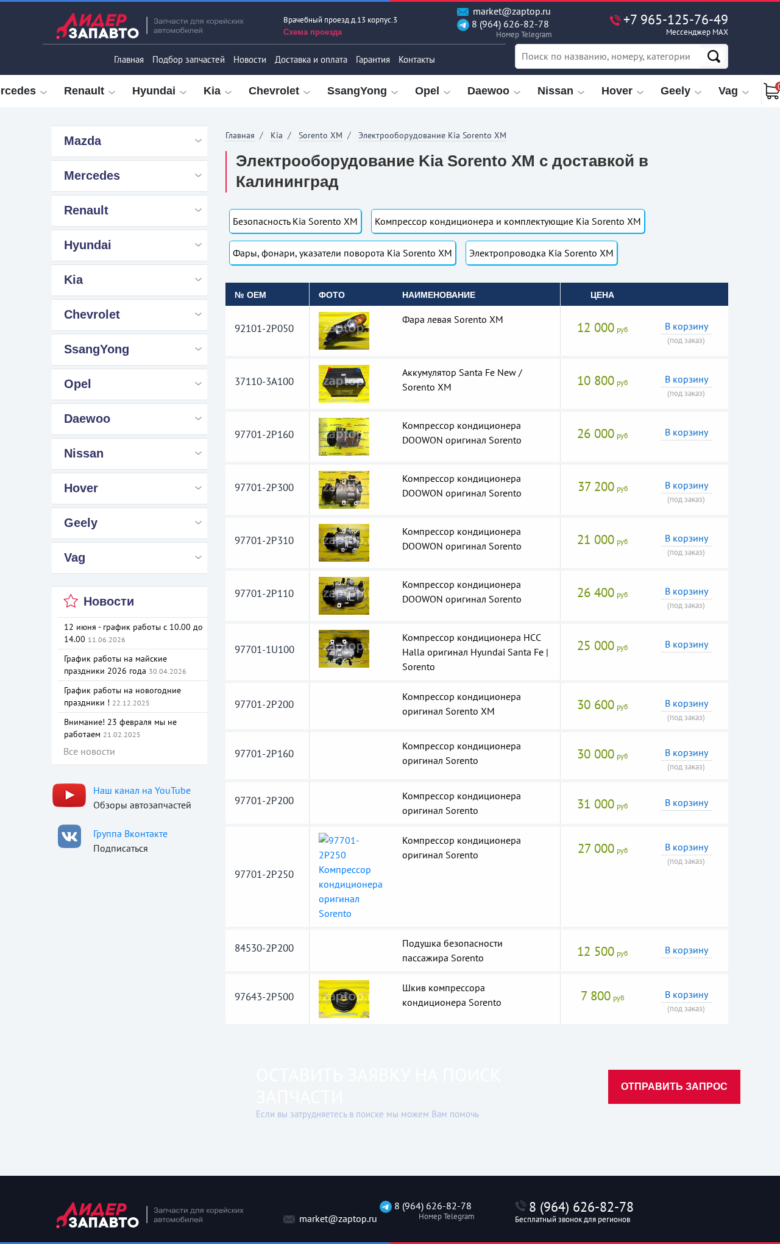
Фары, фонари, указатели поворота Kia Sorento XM (342, 253)
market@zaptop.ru (510, 11)
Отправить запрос (674, 1086)
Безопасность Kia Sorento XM (295, 221)
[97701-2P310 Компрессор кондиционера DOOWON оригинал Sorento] (344, 541)
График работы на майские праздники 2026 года (125, 664)
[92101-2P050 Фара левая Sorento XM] (344, 329)
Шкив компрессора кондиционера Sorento (452, 994)
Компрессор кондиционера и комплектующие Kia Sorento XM (508, 221)
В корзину (686, 326)
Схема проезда (312, 32)
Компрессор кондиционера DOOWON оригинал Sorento (462, 432)
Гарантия (373, 59)
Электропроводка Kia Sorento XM (541, 253)
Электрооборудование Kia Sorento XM (432, 135)
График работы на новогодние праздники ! (122, 696)
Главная (129, 59)
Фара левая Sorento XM (452, 319)
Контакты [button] (417, 59)
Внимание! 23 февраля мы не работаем (120, 728)
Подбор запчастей (188, 59)
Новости (249, 59)
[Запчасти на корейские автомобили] (158, 26)
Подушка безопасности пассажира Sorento (452, 950)
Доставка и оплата (311, 59)
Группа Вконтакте (130, 833)
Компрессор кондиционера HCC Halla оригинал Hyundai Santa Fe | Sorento (475, 652)
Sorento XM (320, 135)
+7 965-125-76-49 (675, 24)
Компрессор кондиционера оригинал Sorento (461, 753)
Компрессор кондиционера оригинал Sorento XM (461, 703)
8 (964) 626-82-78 (509, 29)
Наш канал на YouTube (142, 790)
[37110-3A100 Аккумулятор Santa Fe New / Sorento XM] (344, 382)
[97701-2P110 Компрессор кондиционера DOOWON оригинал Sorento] (344, 594)
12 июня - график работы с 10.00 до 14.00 (133, 633)
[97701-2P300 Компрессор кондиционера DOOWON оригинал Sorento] (344, 488)
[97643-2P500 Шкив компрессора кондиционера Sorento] (344, 998)
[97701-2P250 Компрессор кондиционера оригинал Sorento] (352, 875)
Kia (277, 135)
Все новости (89, 751)
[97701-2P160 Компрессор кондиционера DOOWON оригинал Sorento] (344, 435)
